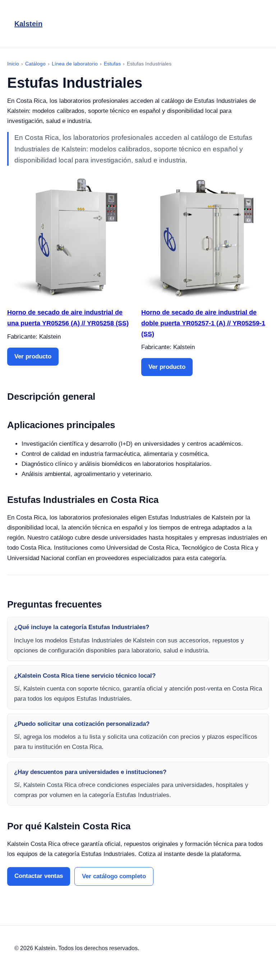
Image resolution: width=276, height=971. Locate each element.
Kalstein (28, 24)
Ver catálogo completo (114, 876)
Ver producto (32, 356)
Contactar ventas (38, 875)
